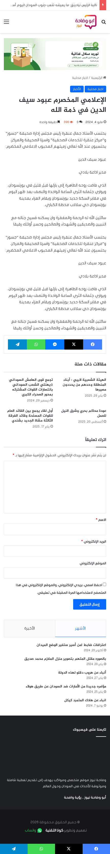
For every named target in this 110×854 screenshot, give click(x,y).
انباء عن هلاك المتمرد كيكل (85, 700)
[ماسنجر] (54, 344)
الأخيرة (29, 628)
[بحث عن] (103, 23)
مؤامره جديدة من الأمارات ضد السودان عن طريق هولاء (66, 686)
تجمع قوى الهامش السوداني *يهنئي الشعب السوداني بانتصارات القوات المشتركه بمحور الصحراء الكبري (31, 387)
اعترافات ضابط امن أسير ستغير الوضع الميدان (71, 645)
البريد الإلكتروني (93, 541)
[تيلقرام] (17, 344)
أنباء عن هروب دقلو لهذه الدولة (82, 673)
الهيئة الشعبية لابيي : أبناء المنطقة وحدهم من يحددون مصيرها (84, 385)
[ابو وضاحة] (85, 21)
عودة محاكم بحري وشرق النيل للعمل (83, 413)
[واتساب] (36, 344)
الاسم (101, 520)
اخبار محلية (80, 78)
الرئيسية (97, 78)
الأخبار (77, 89)
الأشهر (80, 628)
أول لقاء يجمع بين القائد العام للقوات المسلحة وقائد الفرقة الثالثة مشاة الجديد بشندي (30, 416)
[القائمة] (6, 23)
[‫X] (73, 344)
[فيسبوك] (92, 344)
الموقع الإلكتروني (93, 563)
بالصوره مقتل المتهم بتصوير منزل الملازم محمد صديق (65, 659)
